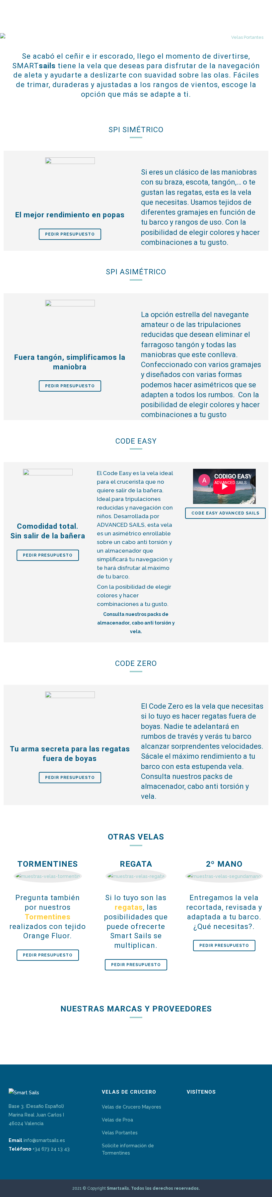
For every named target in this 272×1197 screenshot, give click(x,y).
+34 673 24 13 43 (51, 1149)
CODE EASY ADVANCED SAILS (225, 513)
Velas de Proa (117, 1119)
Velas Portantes (120, 1132)
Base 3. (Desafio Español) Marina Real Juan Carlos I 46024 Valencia (36, 1115)
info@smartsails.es (44, 1140)
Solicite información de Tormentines (128, 1149)
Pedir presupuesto (70, 234)
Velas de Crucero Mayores (131, 1107)
